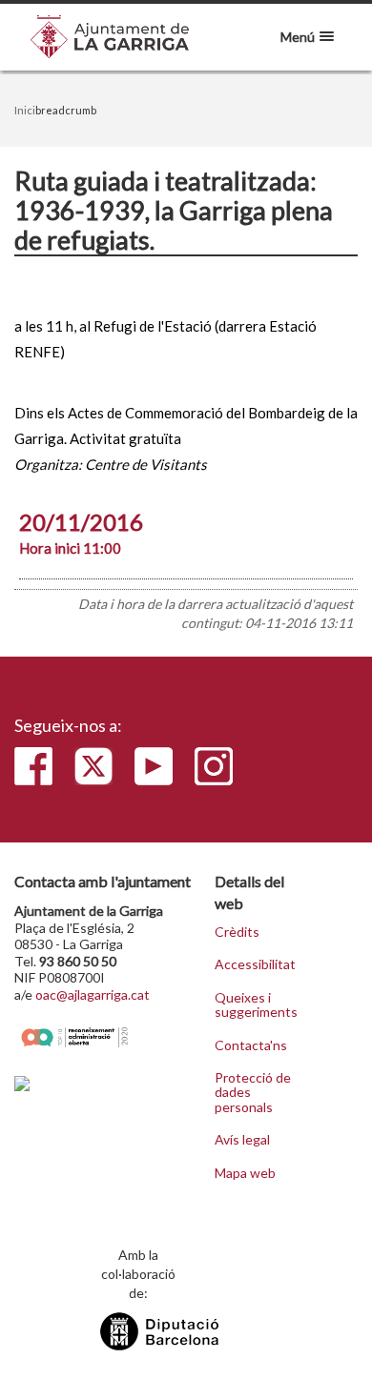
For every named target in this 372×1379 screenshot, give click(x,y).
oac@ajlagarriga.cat (92, 994)
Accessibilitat (255, 964)
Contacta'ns (251, 1045)
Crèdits (237, 932)
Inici (24, 110)
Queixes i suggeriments (256, 1005)
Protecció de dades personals (253, 1092)
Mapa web (245, 1173)
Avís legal (242, 1139)
